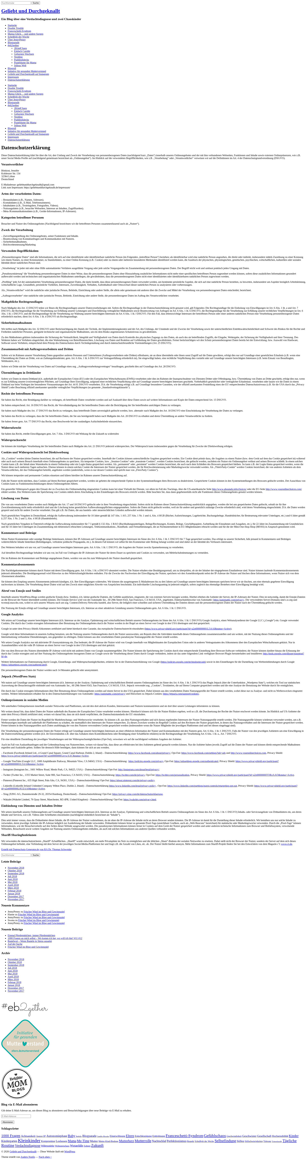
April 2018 (13, 885)
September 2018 (16, 873)
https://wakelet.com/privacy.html (139, 799)
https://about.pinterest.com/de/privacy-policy (132, 780)
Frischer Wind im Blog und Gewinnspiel (44, 911)
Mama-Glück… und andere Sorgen (25, 34)
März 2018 (13, 888)
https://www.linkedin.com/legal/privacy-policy (132, 785)
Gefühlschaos (215, 1135)
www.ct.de (286, 844)
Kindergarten (9, 1141)
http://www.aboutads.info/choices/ (229, 489)
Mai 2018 (12, 882)
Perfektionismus (176, 1141)
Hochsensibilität (280, 1136)
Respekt (190, 1141)
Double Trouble (16, 28)
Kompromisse (48, 1141)
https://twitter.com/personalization (172, 775)
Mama (72, 1141)
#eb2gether (13, 45)
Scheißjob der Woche (18, 36)
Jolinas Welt (20, 65)
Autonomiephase (56, 1136)
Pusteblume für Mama (25, 62)
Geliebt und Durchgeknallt (30, 11)
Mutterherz (126, 1141)
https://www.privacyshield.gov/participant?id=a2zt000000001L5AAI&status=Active (188, 628)
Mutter (94, 1141)
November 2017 (16, 899)
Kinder (294, 1136)
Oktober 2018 (15, 870)
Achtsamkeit (28, 1136)
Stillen (240, 1141)
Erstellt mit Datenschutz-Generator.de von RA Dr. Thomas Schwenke (36, 849)
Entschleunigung (143, 1136)
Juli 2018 (12, 876)
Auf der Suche (15, 944)
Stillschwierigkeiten (254, 1141)
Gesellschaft (264, 1136)
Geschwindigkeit (234, 1136)
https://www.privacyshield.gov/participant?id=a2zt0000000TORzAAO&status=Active (250, 775)
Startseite (12, 25)
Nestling (18, 57)
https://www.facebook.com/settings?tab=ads (203, 753)
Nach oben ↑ (45, 1157)
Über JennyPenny (17, 39)
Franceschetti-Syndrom (19, 31)
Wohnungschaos (62, 1146)
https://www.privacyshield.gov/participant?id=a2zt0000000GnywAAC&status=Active (45, 755)
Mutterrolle (143, 1141)
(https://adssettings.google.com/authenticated (23, 664)
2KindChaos (20, 48)
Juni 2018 (13, 879)
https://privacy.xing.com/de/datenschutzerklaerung (137, 794)
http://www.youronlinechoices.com (248, 753)
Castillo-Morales (103, 1136)
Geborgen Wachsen (24, 54)
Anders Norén (27, 1157)
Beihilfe (79, 1136)
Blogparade (13, 42)
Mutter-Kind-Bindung (108, 1141)
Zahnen (87, 1146)
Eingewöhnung (117, 1136)
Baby (71, 1136)
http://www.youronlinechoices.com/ (284, 489)
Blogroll (12, 68)
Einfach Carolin (22, 51)
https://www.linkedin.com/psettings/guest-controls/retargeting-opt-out (202, 785)
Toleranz (267, 1141)
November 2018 (16, 867)
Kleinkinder (29, 1140)
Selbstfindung (225, 1141)
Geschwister (249, 1136)
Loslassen (61, 1141)
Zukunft (97, 1145)
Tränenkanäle (277, 1141)
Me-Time (83, 1141)
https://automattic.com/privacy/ (228, 599)
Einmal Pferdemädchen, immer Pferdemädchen (31, 935)
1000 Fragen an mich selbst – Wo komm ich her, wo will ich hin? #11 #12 (45, 938)
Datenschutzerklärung (19, 79)
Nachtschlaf (159, 1141)
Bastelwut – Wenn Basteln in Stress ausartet (30, 941)
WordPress (69, 1151)
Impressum (13, 77)
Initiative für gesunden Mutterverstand (27, 71)
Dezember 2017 (16, 896)
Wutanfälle (76, 1145)
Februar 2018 (14, 890)
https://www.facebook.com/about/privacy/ (149, 753)
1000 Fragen (10, 1136)
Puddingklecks (21, 59)
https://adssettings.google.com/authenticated (196, 761)
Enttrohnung (158, 1136)
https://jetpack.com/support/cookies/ (181, 693)
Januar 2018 (14, 893)
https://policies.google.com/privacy (145, 761)
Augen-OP (41, 1136)
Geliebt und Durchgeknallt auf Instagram (28, 74)
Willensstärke (47, 1145)
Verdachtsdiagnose (27, 1145)
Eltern (130, 1136)
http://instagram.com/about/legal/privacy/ (138, 769)
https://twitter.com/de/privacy (130, 775)
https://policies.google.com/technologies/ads (183, 661)
